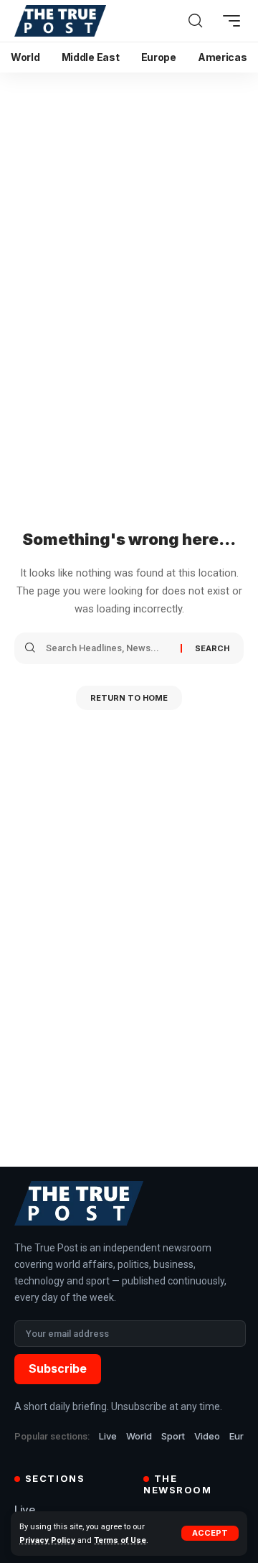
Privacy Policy (47, 1540)
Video (207, 1436)
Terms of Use (120, 1540)
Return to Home (129, 698)
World (139, 1436)
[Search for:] (108, 648)
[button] (210, 1533)
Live (108, 1436)
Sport (173, 1436)
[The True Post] (60, 21)
